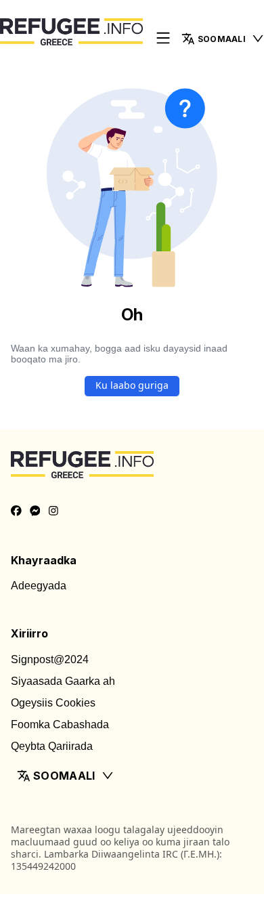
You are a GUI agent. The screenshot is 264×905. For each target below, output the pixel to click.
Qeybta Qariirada (52, 746)
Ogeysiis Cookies (53, 703)
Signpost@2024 (50, 659)
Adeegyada (38, 585)
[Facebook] (16, 511)
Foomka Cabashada (60, 724)
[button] (132, 775)
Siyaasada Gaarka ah (63, 681)
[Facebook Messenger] (35, 511)
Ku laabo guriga (132, 385)
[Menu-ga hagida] (163, 39)
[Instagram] (53, 511)
